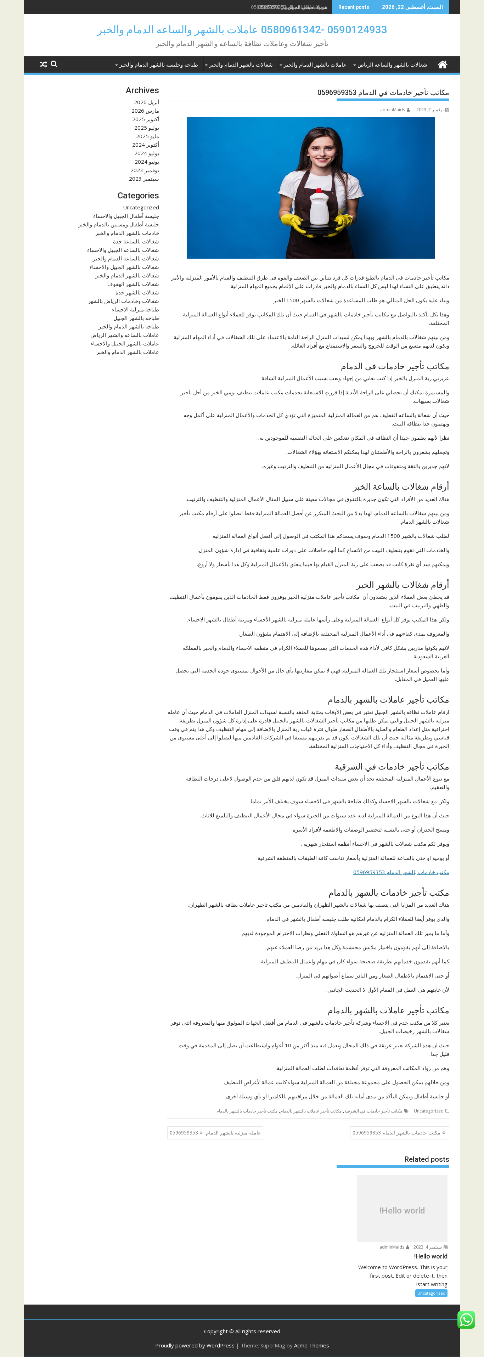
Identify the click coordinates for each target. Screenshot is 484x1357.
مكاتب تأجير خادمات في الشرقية (373, 1111)
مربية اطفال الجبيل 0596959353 (292, 7)
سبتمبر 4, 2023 (428, 1247)
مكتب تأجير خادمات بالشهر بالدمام (246, 1111)
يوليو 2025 (146, 127)
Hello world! (402, 1210)
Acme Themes (311, 1345)
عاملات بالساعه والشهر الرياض (124, 334)
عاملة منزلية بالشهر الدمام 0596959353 (215, 1132)
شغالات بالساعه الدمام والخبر (126, 258)
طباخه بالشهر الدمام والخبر (129, 326)
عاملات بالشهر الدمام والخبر (315, 65)
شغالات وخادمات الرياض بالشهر (123, 300)
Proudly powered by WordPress (195, 1345)
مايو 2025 (147, 136)
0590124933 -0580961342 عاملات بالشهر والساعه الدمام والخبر (242, 29)
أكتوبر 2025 (145, 119)
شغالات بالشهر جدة (137, 292)
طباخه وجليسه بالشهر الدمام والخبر (158, 65)
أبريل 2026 (146, 102)
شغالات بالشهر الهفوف (133, 283)
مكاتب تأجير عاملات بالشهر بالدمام (311, 1111)
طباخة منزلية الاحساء (135, 309)
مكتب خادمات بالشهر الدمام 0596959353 (401, 871)
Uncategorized (429, 1111)
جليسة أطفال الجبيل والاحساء (126, 215)
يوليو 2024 (146, 153)
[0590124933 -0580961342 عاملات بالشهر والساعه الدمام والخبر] (442, 64)
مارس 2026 (145, 110)
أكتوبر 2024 (145, 144)
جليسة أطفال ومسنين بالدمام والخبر (118, 224)
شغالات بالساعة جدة (136, 241)
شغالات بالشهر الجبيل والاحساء (124, 266)
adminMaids (392, 110)
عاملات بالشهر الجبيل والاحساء (125, 343)
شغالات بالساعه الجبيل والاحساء (123, 249)
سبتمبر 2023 (144, 178)
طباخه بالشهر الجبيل (136, 317)
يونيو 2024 (147, 161)
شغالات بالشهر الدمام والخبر (241, 65)
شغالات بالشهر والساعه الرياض (392, 65)
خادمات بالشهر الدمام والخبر (127, 232)
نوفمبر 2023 (144, 170)
